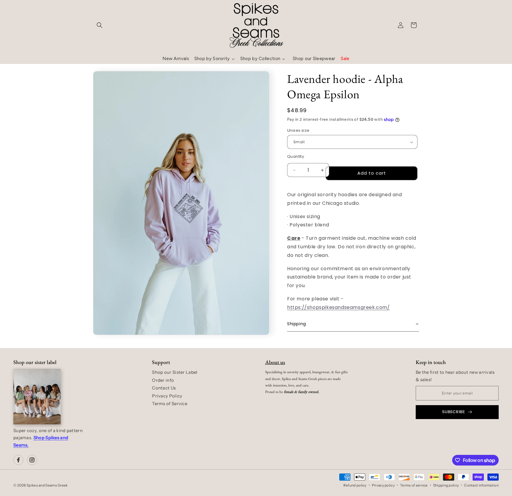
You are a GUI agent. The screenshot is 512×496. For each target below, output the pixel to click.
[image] (37, 396)
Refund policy (355, 485)
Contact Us (164, 388)
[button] (99, 25)
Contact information (481, 485)
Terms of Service (169, 403)
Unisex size (298, 130)
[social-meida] (18, 460)
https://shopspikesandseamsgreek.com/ (338, 307)
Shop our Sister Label (174, 372)
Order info (163, 380)
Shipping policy (446, 485)
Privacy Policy (167, 396)
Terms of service (414, 485)
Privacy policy (383, 485)
